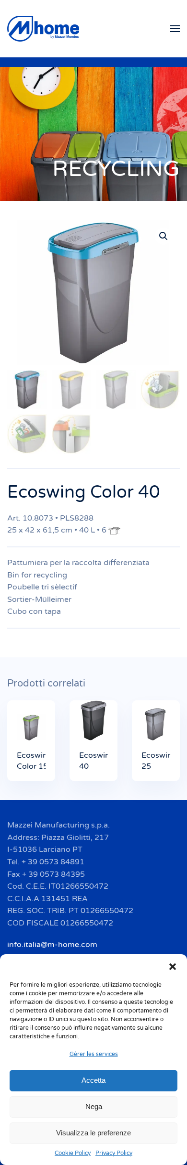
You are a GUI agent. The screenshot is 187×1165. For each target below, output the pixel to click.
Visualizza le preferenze (93, 1133)
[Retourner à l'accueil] (44, 29)
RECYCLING (116, 169)
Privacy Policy (113, 1153)
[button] (172, 966)
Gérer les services (94, 1054)
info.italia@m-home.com (52, 944)
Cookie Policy (73, 1153)
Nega (93, 1106)
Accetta (93, 1080)
